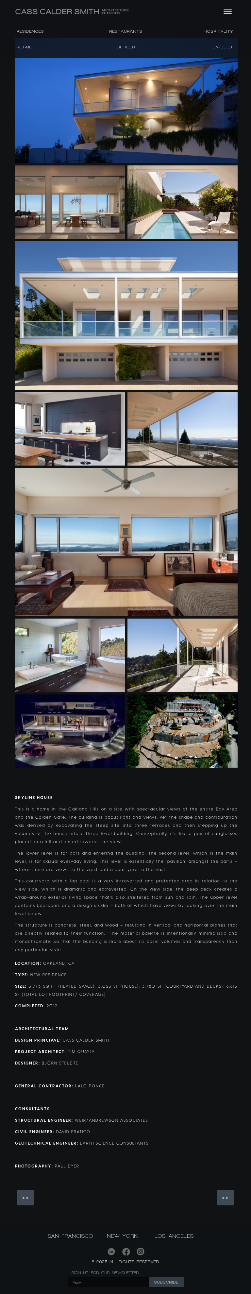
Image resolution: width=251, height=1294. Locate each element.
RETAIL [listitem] (24, 47)
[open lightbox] (126, 100)
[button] (226, 11)
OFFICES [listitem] (126, 47)
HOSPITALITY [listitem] (218, 31)
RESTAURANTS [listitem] (125, 31)
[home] (107, 11)
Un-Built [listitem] (223, 47)
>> (225, 1197)
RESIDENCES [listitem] (30, 31)
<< (25, 1197)
